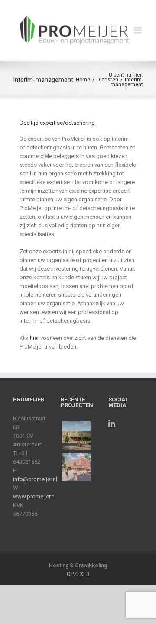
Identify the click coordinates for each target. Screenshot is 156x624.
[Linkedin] (111, 423)
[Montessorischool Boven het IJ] (76, 466)
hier (34, 338)
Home (83, 80)
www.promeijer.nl (34, 496)
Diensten (107, 80)
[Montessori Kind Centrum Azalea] (76, 435)
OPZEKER (78, 574)
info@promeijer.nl (35, 479)
